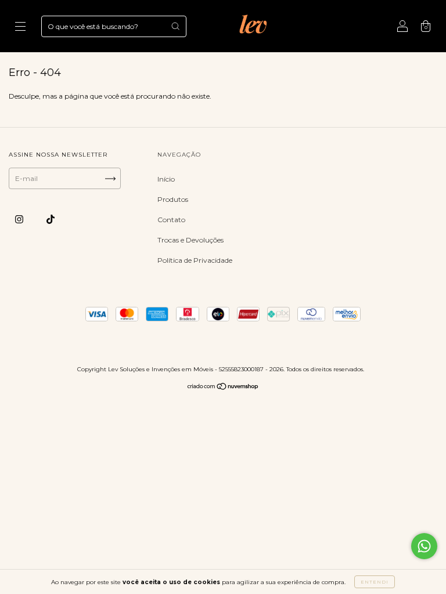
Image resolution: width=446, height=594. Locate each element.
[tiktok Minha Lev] (50, 219)
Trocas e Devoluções (190, 240)
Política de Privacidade (194, 260)
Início (166, 179)
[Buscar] (175, 26)
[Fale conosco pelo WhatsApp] (424, 546)
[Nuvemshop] (223, 387)
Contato (171, 219)
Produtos (172, 199)
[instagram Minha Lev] (20, 219)
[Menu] (20, 27)
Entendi (375, 582)
